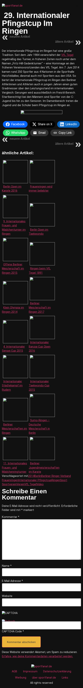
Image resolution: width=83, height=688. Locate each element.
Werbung (20, 677)
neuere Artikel (20, 36)
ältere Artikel (64, 41)
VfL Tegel (67, 55)
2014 (31, 476)
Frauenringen (10, 480)
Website (7, 596)
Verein (21, 484)
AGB (14, 671)
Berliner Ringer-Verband (56, 476)
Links (65, 677)
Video (40, 484)
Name (7, 566)
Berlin (37, 476)
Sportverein (9, 484)
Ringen (56, 480)
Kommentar (10, 517)
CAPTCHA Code (12, 631)
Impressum (30, 671)
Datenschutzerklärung (57, 671)
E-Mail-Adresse (12, 581)
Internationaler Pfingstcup (35, 480)
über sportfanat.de (44, 677)
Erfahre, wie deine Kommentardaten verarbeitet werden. (37, 656)
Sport (63, 480)
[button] (77, 6)
